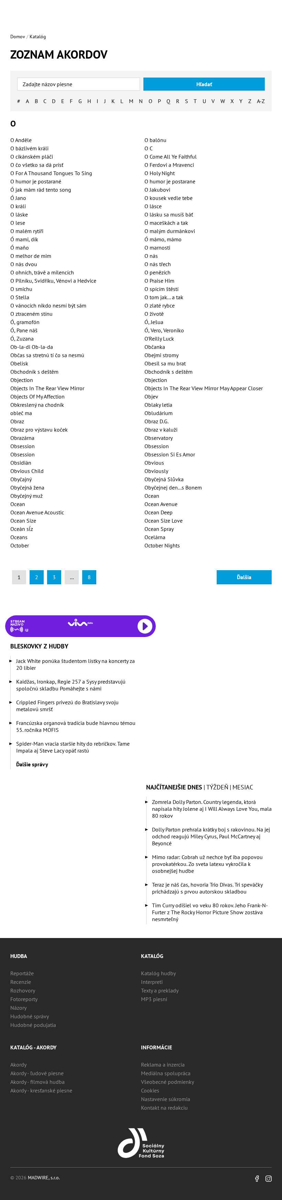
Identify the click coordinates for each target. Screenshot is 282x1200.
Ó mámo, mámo (163, 239)
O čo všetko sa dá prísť (36, 164)
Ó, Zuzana (22, 338)
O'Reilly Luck (159, 338)
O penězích (157, 272)
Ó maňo (19, 247)
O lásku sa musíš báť (168, 214)
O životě (154, 313)
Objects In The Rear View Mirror (47, 388)
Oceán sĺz (21, 528)
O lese (17, 222)
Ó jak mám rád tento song (40, 189)
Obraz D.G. (156, 421)
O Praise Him (159, 280)
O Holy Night (159, 173)
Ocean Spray (159, 528)
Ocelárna (154, 537)
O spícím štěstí (161, 288)
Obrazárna (22, 437)
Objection (21, 379)
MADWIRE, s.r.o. (44, 1177)
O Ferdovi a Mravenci (169, 164)
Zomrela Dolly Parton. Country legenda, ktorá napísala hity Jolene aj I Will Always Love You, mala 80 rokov (212, 808)
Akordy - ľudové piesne (37, 1073)
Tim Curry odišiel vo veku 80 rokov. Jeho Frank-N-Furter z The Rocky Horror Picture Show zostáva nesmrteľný (210, 912)
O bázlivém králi (29, 148)
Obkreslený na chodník (37, 404)
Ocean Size (23, 520)
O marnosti (157, 247)
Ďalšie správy (32, 764)
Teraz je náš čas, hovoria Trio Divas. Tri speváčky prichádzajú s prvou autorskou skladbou (207, 888)
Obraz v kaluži (160, 429)
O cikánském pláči (31, 156)
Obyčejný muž (26, 495)
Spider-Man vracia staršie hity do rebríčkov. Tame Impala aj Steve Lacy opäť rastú (73, 747)
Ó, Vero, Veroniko (164, 330)
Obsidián (20, 462)
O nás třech (157, 264)
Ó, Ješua (153, 322)
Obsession (22, 446)
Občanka (154, 346)
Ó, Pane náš (23, 330)
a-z (261, 101)
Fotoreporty (23, 999)
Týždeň (217, 787)
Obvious (154, 462)
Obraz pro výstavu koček (39, 429)
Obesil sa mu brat (165, 363)
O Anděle (21, 140)
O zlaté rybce (159, 305)
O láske (19, 214)
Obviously (156, 470)
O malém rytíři (26, 231)
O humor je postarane (169, 181)
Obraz (17, 421)
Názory (18, 1007)
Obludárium (158, 413)
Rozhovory (22, 990)
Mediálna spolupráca (166, 1073)
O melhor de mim (30, 255)
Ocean (151, 495)
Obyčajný (21, 479)
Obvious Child (27, 470)
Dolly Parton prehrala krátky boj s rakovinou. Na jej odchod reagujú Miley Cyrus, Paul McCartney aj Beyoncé (211, 836)
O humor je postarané (35, 181)
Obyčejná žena (27, 487)
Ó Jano (18, 197)
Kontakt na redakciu (164, 1107)
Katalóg (38, 36)
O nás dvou (23, 264)
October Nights (162, 545)
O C (148, 148)
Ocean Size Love (163, 520)
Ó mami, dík (24, 239)
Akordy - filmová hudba (37, 1081)
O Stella (19, 297)
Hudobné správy (29, 1016)
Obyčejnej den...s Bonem (173, 487)
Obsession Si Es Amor (169, 454)
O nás (151, 255)
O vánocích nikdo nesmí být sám (48, 305)
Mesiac (242, 787)
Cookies (150, 1090)
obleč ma (21, 413)
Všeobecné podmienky (167, 1081)
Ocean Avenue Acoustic (37, 512)
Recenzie (20, 981)
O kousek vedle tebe (168, 197)
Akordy (18, 1064)
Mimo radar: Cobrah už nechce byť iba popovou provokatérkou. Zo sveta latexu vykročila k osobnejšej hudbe (207, 864)
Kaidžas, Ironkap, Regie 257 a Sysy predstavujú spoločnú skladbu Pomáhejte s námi (71, 685)
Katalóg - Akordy (33, 1047)
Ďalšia (244, 577)
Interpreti (152, 981)
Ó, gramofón (25, 322)
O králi (18, 206)
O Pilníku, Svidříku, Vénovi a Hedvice (53, 280)
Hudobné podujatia (33, 1024)
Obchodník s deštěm (34, 371)
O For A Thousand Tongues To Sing (51, 173)
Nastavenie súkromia (165, 1099)
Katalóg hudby (158, 973)
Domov (17, 36)
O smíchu (21, 288)
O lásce (153, 206)
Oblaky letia (158, 404)
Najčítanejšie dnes (174, 787)
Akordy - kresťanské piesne (41, 1090)
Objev (151, 396)
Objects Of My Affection (37, 396)
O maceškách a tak (166, 222)
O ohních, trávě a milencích (42, 272)
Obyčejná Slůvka (164, 479)
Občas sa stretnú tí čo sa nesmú (47, 355)
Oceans (19, 537)
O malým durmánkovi (169, 231)
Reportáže (22, 973)
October (19, 545)
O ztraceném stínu (31, 313)
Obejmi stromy (161, 355)
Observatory (158, 437)
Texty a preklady (159, 990)
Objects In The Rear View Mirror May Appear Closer (203, 388)
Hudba (18, 955)
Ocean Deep (158, 512)
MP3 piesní (154, 999)
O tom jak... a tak (163, 297)
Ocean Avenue (160, 504)
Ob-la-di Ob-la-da (31, 346)
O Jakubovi (157, 189)
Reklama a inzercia (163, 1064)
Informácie (156, 1047)
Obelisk (19, 363)
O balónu (155, 140)
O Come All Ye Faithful (170, 156)
